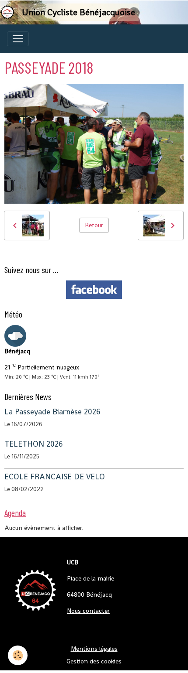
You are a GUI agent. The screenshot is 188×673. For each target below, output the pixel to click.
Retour (94, 225)
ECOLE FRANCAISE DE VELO (54, 477)
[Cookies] (18, 655)
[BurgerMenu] (18, 38)
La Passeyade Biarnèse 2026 (52, 412)
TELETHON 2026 (33, 444)
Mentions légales (94, 649)
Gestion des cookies (94, 661)
